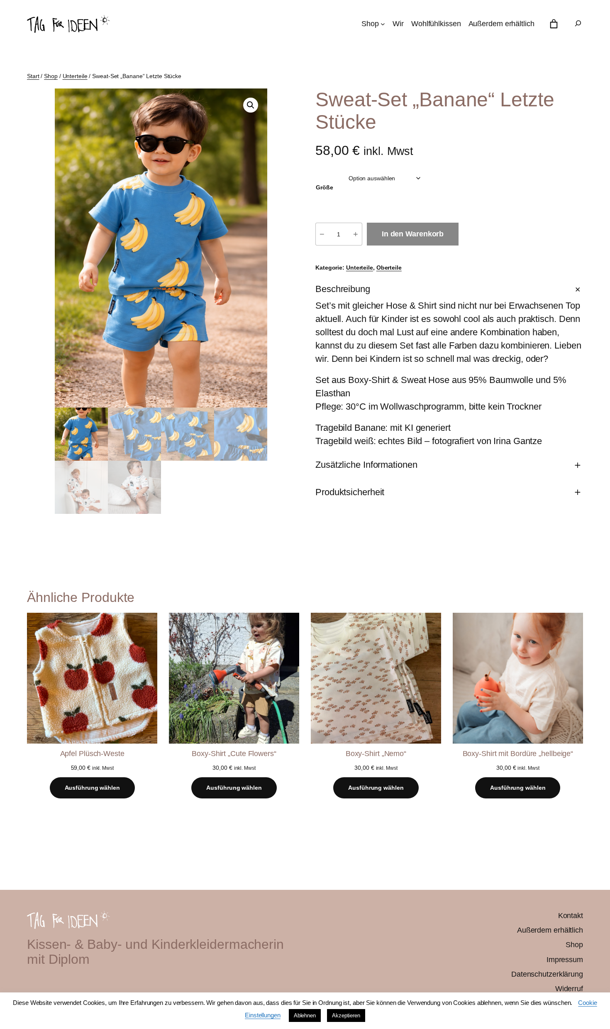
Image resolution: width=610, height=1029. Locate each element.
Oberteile (389, 267)
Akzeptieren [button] (346, 1015)
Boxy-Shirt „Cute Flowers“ (234, 753)
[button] (250, 105)
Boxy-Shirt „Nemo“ (376, 753)
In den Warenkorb (413, 234)
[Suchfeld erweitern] (578, 24)
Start (33, 76)
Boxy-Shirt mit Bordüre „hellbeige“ (518, 753)
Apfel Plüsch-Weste (92, 753)
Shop (51, 76)
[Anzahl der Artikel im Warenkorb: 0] (553, 23)
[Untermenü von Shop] (383, 24)
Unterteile (75, 76)
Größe (324, 187)
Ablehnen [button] (305, 1015)
